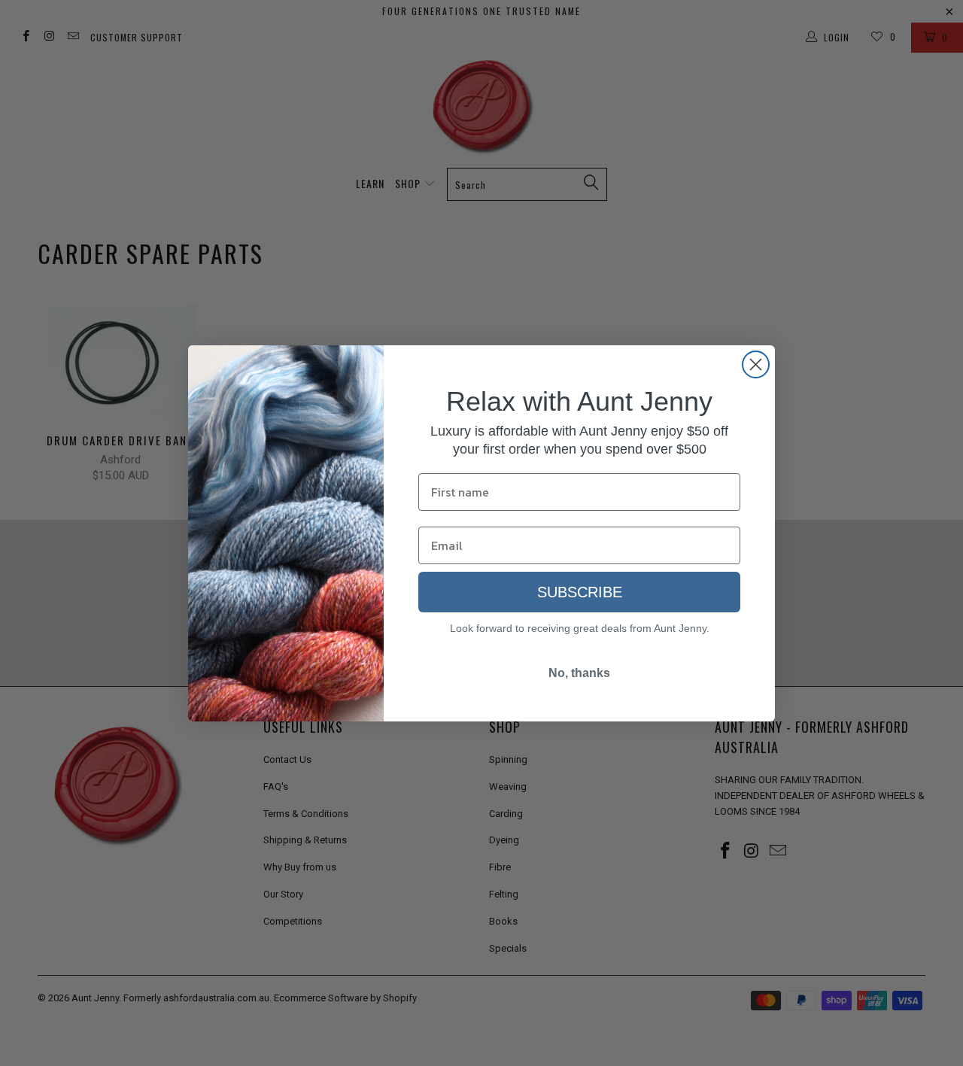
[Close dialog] (756, 364)
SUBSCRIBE (579, 592)
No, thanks (579, 673)
